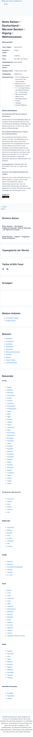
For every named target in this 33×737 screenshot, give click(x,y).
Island (9, 414)
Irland (9, 411)
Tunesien (10, 678)
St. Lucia (9, 575)
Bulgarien (10, 390)
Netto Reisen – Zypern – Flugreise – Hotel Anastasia (16, 237)
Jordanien (10, 606)
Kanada (9, 501)
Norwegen (10, 438)
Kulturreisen (9, 349)
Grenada (9, 569)
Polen (9, 443)
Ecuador (9, 538)
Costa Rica (10, 499)
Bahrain (9, 590)
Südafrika (10, 670)
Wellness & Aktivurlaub (13, 352)
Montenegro (11, 433)
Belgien (9, 387)
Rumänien (10, 449)
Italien (9, 417)
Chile (8, 535)
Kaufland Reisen (11, 321)
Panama (9, 509)
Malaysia (9, 614)
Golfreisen (9, 354)
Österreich (10, 441)
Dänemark (10, 392)
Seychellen (10, 672)
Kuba (8, 504)
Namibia (9, 667)
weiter (3, 209)
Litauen (9, 425)
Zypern (9, 483)
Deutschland (11, 395)
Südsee (9, 698)
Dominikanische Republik (15, 567)
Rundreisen (9, 344)
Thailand (9, 630)
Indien (9, 595)
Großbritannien (11, 409)
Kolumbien (10, 541)
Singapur (10, 622)
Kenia (8, 656)
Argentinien (10, 527)
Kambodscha (11, 609)
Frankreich (10, 403)
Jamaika (9, 572)
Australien (10, 693)
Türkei (9, 475)
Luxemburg (10, 427)
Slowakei (10, 465)
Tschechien (10, 473)
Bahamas (10, 561)
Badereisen (9, 338)
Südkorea (10, 628)
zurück (4, 207)
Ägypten (9, 651)
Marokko (10, 662)
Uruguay (9, 546)
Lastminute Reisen (11, 363)
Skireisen (8, 357)
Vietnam (9, 633)
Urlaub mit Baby (10, 360)
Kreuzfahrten (10, 341)
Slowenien (10, 467)
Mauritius (10, 664)
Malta (8, 430)
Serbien (9, 462)
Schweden (10, 457)
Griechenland (11, 406)
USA (8, 512)
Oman (9, 619)
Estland (9, 398)
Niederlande (10, 435)
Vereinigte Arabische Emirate (16, 636)
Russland (10, 451)
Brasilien (9, 533)
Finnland (9, 400)
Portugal (9, 446)
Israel (8, 601)
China (9, 593)
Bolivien (9, 530)
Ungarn (9, 481)
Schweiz (9, 459)
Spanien (9, 470)
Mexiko (9, 507)
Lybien (9, 659)
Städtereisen (9, 346)
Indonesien (10, 598)
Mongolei (10, 617)
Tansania (10, 675)
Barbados (10, 564)
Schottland (10, 454)
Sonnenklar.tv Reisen (12, 318)
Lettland (9, 422)
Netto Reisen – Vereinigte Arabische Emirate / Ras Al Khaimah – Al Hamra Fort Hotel (16, 228)
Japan (9, 603)
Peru (8, 543)
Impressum (6, 719)
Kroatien (9, 419)
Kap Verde (10, 654)
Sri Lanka (10, 625)
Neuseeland (10, 696)
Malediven (10, 612)
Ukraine (9, 478)
